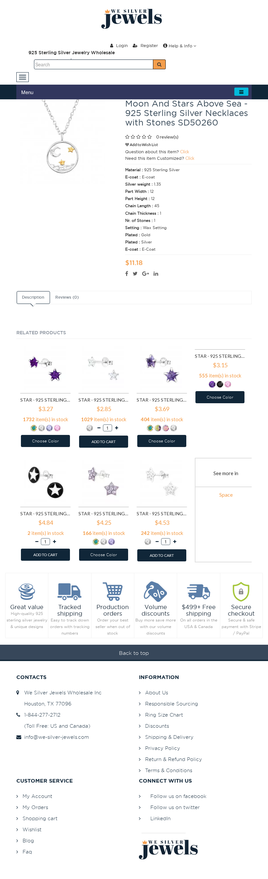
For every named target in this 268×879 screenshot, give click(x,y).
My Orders (35, 807)
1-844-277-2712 (40, 715)
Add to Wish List (143, 144)
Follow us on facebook (178, 796)
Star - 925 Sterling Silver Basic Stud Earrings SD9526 (162, 400)
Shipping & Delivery (169, 737)
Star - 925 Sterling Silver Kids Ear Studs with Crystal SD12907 (162, 513)
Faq (27, 852)
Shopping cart (40, 818)
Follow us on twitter (175, 807)
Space (226, 494)
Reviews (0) (67, 297)
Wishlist (32, 829)
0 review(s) (167, 137)
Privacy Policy (162, 748)
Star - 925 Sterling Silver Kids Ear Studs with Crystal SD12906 (103, 513)
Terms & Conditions (168, 770)
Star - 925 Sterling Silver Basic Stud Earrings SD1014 (45, 400)
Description (33, 297)
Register (148, 45)
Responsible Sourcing (171, 704)
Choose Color (45, 441)
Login (121, 45)
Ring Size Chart (164, 715)
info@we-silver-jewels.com (55, 737)
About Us (156, 692)
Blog (28, 841)
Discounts (157, 726)
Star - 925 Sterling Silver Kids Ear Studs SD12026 (45, 513)
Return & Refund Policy (173, 759)
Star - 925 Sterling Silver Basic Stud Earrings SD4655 (103, 400)
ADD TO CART (104, 441)
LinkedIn (160, 818)
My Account (37, 796)
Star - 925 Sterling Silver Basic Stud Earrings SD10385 (220, 356)
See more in (225, 473)
